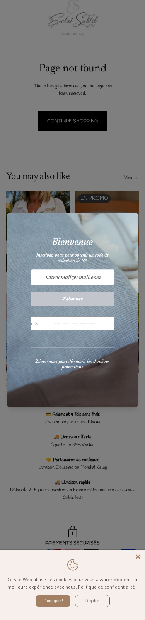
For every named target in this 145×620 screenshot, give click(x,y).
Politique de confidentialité (106, 587)
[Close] (138, 557)
